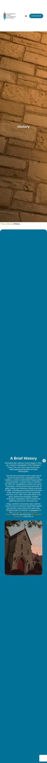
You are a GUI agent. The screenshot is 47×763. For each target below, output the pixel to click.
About (9, 224)
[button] (44, 461)
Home (3, 224)
